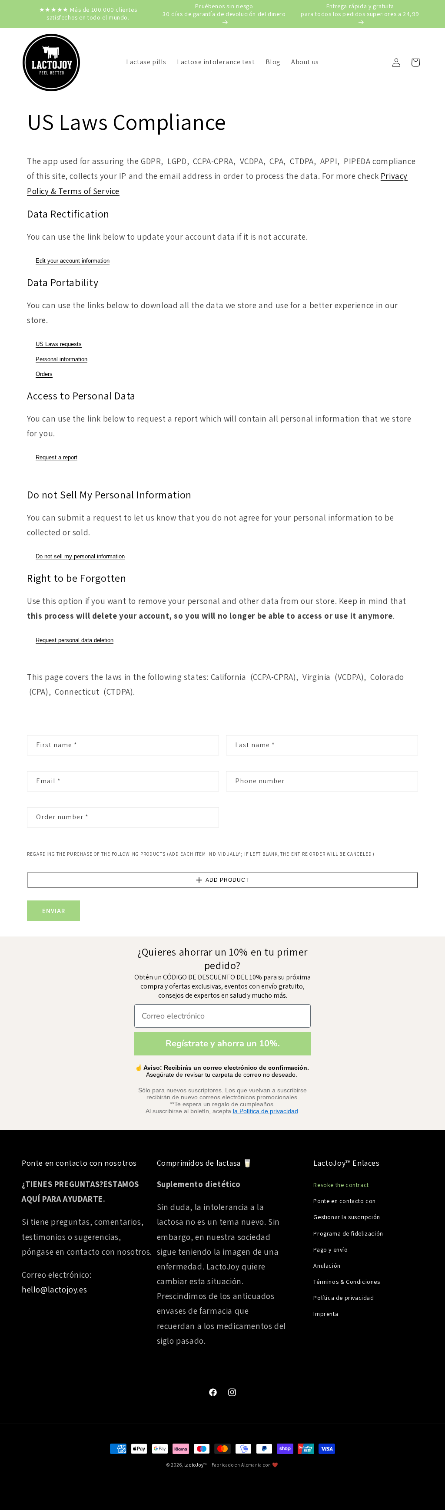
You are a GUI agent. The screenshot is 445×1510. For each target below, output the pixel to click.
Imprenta (325, 1314)
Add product (227, 880)
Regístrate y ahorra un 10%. (223, 1043)
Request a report (56, 457)
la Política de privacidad (265, 1111)
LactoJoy (194, 1465)
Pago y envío (330, 1249)
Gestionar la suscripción (346, 1217)
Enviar (53, 911)
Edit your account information (73, 260)
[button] (415, 62)
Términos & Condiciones (346, 1282)
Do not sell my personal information (80, 556)
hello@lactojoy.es (54, 1289)
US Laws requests (59, 344)
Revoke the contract (341, 1185)
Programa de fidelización (348, 1233)
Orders (44, 374)
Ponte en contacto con (344, 1201)
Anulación (326, 1265)
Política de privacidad (343, 1298)
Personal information (61, 359)
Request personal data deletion (74, 640)
